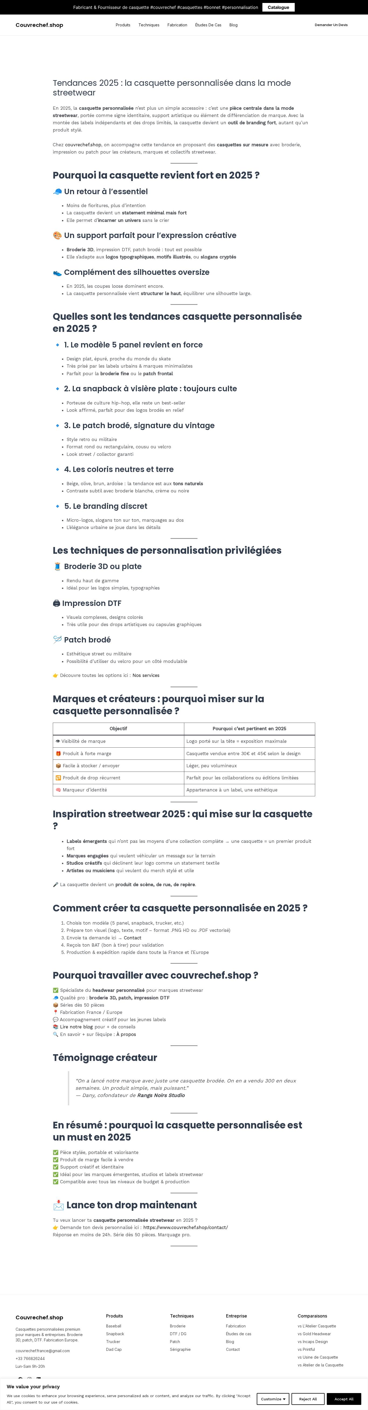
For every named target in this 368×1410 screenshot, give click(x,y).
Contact (132, 937)
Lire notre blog (76, 1026)
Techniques (148, 25)
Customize (271, 1399)
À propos (126, 1034)
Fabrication (177, 25)
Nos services (146, 675)
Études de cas (208, 25)
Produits (123, 25)
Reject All (308, 1399)
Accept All (344, 1399)
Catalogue (278, 7)
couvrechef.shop (83, 144)
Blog (234, 25)
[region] (184, 1394)
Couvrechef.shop (39, 25)
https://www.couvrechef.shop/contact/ (185, 1227)
